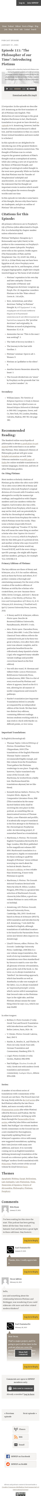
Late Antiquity (8, 1182)
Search (33, 29)
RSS (20, 1437)
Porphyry (6, 1191)
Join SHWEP (32, 3)
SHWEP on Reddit (19, 1464)
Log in (22, 3)
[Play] (7, 89)
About (16, 29)
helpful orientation (11, 456)
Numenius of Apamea (12, 1185)
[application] (20, 89)
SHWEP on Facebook (20, 1456)
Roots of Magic (27, 26)
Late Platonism (23, 1182)
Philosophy (18, 1188)
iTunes (22, 1429)
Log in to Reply (31, 1240)
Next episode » (30, 1413)
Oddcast (18, 26)
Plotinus (28, 1188)
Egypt (22, 1179)
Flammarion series (11, 1110)
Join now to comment (23, 1388)
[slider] (33, 89)
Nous (32, 1182)
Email (21, 1445)
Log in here (29, 1394)
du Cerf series (29, 1100)
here (25, 1167)
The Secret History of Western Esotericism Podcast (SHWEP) (20, 14)
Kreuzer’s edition (15, 869)
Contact (27, 29)
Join (5, 29)
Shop (10, 29)
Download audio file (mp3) (25, 95)
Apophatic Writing (10, 1179)
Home (4, 26)
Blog (36, 26)
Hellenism (31, 1179)
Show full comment (23, 1353)
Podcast (11, 26)
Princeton (6, 1164)
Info (21, 29)
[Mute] (28, 89)
